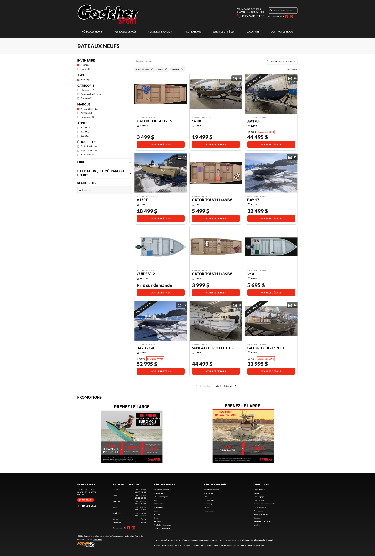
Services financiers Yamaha (264, 504)
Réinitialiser (292, 69)
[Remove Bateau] (182, 69)
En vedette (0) (87, 154)
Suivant (228, 386)
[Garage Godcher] (114, 14)
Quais (156, 518)
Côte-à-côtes (159, 504)
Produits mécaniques (162, 525)
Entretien (257, 518)
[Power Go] (110, 544)
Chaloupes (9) (87, 89)
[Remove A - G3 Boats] (151, 69)
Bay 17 (253, 200)
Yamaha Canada (260, 507)
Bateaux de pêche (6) (91, 94)
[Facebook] (286, 16)
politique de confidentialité (211, 545)
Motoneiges (158, 507)
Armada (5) (86, 112)
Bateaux (157, 511)
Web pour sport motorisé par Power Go (127, 536)
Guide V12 (146, 274)
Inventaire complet (161, 490)
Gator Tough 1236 (154, 121)
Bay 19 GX (145, 348)
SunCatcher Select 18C (213, 348)
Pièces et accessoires (262, 521)
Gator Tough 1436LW (212, 274)
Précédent (206, 386)
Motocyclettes (159, 493)
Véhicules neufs (92, 31)
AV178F (253, 121)
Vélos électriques (161, 497)
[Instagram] (291, 16)
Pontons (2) (86, 98)
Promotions (193, 31)
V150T (142, 200)
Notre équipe (259, 497)
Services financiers (160, 31)
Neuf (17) (85, 64)
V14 (250, 274)
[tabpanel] (129, 506)
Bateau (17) (86, 79)
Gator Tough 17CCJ (265, 348)
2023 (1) (85, 135)
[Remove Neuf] (165, 69)
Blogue (256, 493)
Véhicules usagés (125, 31)
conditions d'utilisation (235, 545)
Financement (209, 511)
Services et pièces (224, 31)
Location (253, 31)
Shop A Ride (97, 539)
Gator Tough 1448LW (212, 200)
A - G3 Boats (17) (89, 108)
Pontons (157, 514)
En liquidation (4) (89, 146)
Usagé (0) (85, 68)
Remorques (158, 521)
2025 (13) (85, 127)
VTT (155, 500)
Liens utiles (261, 484)
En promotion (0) (89, 150)
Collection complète (162, 528)
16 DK (197, 121)
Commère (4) (87, 116)
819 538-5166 (253, 16)
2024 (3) (85, 131)
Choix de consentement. (255, 545)
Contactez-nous (282, 31)
